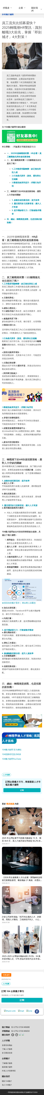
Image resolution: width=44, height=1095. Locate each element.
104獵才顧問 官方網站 (11, 749)
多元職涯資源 (7, 1053)
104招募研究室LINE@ (11, 754)
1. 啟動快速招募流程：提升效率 (25, 200)
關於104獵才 (7, 1081)
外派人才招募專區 (9, 1071)
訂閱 (22, 1000)
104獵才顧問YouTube (11, 759)
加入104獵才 (7, 1085)
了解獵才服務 (7, 1063)
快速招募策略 (24, 156)
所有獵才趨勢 (8, 14)
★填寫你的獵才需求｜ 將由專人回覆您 (19, 603)
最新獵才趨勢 (7, 1067)
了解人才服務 (7, 1049)
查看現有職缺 (7, 1045)
